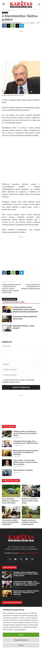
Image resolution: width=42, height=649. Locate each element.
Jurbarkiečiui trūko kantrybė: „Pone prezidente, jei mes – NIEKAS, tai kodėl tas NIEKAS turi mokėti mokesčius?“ (26, 583)
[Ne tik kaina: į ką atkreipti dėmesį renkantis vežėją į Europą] (31, 491)
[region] (21, 628)
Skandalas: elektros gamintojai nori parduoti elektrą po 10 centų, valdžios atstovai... (25, 433)
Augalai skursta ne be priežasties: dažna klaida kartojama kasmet (30, 522)
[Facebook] (4, 26)
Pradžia (4, 10)
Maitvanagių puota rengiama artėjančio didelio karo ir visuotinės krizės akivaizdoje (25, 452)
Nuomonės (11, 10)
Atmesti (21, 645)
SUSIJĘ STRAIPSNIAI (9, 299)
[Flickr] (32, 559)
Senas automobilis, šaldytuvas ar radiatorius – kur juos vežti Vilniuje (10, 501)
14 (39, 23)
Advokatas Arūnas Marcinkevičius (12, 23)
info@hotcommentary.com (28, 553)
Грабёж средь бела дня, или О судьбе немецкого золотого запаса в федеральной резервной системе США (11, 289)
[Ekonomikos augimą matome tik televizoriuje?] (7, 318)
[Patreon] (26, 559)
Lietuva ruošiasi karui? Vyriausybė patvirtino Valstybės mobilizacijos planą (30, 286)
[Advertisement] (21, 44)
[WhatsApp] (13, 26)
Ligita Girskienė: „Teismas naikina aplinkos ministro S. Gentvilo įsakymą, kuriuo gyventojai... (25, 462)
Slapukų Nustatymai (21, 640)
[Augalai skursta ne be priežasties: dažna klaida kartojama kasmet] (31, 512)
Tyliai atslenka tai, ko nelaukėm (23, 470)
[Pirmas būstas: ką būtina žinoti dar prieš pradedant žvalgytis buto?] (11, 512)
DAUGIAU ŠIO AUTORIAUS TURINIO (14, 302)
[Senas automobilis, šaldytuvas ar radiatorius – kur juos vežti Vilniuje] (11, 491)
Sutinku (21, 635)
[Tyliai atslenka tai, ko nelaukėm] (7, 472)
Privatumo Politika (20, 629)
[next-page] (6, 335)
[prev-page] (3, 335)
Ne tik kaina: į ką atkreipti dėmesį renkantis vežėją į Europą (30, 501)
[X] (8, 26)
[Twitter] (21, 559)
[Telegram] (22, 26)
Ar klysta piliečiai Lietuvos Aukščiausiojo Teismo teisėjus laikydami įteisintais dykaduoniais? (25, 309)
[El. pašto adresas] (17, 26)
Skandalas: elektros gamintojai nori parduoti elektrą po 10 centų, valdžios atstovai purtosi (25, 574)
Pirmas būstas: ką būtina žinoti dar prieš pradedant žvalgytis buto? (10, 522)
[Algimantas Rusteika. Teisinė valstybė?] (7, 328)
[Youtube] (15, 559)
